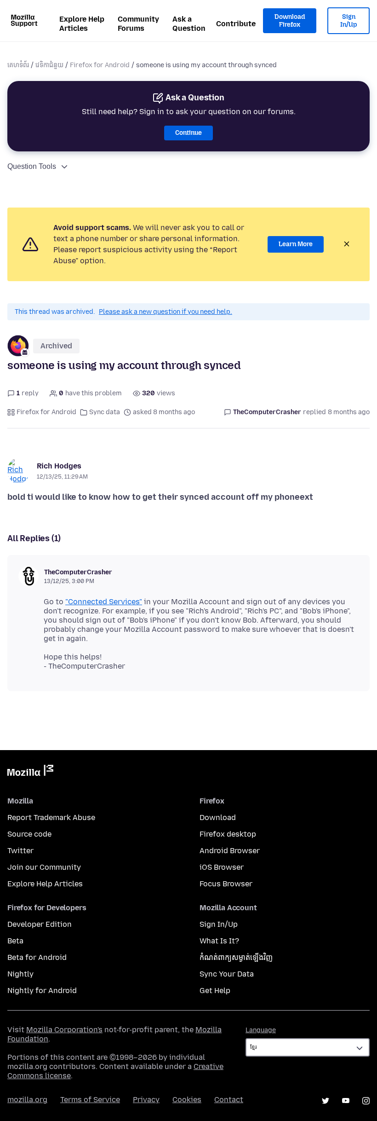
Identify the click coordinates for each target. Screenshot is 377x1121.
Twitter (20, 850)
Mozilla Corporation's (64, 1029)
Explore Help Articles (81, 24)
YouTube (345, 1100)
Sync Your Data (227, 974)
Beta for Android (37, 957)
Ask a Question (189, 24)
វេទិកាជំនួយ (49, 65)
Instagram (366, 1100)
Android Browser (230, 850)
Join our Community (44, 867)
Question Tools (31, 166)
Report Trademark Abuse (51, 817)
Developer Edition (39, 924)
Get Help (215, 990)
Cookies (186, 1099)
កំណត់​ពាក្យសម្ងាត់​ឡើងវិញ (236, 957)
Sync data (104, 412)
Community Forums (138, 24)
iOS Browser (222, 867)
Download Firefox (289, 21)
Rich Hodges (59, 466)
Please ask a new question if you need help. (165, 312)
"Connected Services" (103, 601)
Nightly (20, 974)
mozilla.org (27, 1099)
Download (218, 817)
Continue (188, 133)
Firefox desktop (228, 834)
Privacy (146, 1099)
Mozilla (30, 772)
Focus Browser (226, 883)
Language (261, 1030)
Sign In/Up (348, 21)
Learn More (296, 244)
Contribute (236, 23)
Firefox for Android (100, 65)
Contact (228, 1099)
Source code (29, 834)
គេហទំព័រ (18, 65)
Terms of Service (90, 1099)
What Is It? (219, 940)
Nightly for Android (42, 990)
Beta (15, 940)
